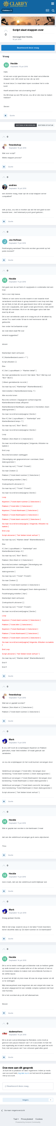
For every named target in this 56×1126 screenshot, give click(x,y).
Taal (15, 1119)
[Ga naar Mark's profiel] (4, 741)
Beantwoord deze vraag (28, 48)
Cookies (39, 1119)
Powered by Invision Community (28, 1122)
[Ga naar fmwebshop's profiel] (4, 146)
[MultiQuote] (5, 115)
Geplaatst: (19, 66)
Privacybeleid (27, 1119)
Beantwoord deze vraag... (18, 1086)
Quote (12, 115)
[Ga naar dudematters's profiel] (4, 1033)
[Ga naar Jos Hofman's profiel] (4, 241)
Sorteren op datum (45, 125)
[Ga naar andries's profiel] (4, 186)
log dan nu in (23, 1073)
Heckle (29, 37)
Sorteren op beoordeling (25, 125)
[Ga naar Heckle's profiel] (6, 65)
